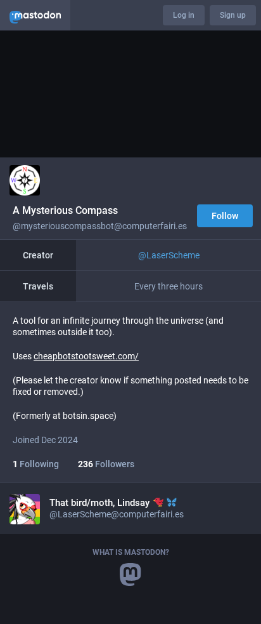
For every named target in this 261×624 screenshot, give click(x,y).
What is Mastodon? (130, 552)
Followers (106, 464)
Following (36, 464)
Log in (183, 15)
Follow (225, 216)
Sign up (233, 15)
